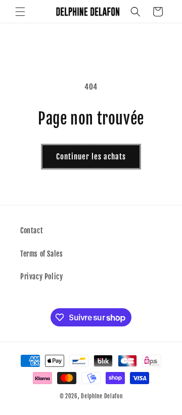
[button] (20, 12)
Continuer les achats (91, 156)
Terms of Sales (41, 254)
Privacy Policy (41, 276)
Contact (31, 230)
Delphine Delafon (101, 396)
